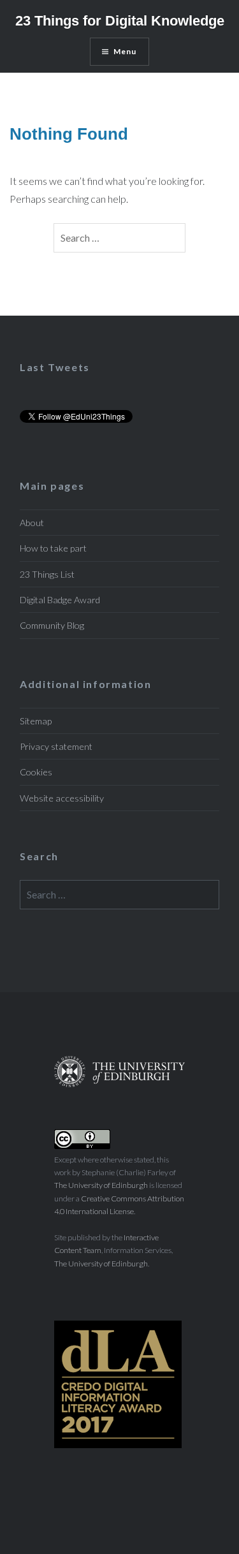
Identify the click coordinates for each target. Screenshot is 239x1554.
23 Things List (47, 574)
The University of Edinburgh (101, 1185)
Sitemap (36, 720)
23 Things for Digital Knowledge (119, 21)
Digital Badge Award (60, 599)
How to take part (53, 548)
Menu (125, 51)
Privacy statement (56, 746)
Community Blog (52, 625)
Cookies (36, 771)
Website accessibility (62, 798)
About (32, 522)
